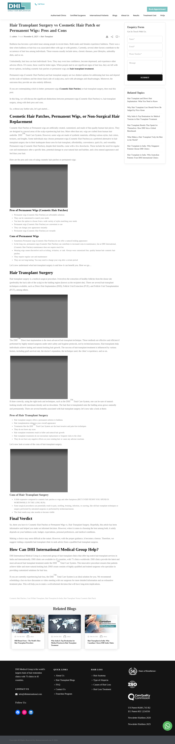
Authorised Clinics (58, 15)
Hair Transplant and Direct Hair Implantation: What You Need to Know (142, 99)
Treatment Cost (149, 15)
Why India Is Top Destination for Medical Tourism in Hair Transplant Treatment (63, 643)
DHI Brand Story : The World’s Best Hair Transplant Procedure (27, 642)
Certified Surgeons (78, 15)
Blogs (115, 15)
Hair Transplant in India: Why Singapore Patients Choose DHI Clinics (143, 147)
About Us (125, 15)
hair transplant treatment (82, 69)
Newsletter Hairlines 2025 (139, 724)
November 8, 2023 (31, 37)
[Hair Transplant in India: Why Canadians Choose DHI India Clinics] (101, 624)
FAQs (162, 15)
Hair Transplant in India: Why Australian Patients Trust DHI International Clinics (143, 156)
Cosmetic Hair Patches (70, 89)
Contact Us (60, 689)
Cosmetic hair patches (18, 598)
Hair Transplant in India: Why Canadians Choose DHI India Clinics (101, 642)
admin (14, 37)
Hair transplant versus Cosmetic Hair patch (80, 598)
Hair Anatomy (99, 675)
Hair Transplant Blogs (65, 680)
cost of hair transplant (35, 598)
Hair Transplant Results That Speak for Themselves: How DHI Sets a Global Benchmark (142, 128)
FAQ (58, 684)
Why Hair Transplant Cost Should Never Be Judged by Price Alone (144, 108)
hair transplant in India (54, 598)
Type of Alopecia (100, 680)
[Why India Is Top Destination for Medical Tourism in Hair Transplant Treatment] (64, 624)
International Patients (99, 15)
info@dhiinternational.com (30, 694)
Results (136, 15)
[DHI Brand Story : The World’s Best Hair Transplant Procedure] (28, 624)
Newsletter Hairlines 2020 (139, 718)
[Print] (107, 36)
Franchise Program (64, 694)
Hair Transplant (47, 37)
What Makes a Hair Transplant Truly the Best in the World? (145, 138)
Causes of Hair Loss (102, 684)
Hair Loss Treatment (102, 689)
